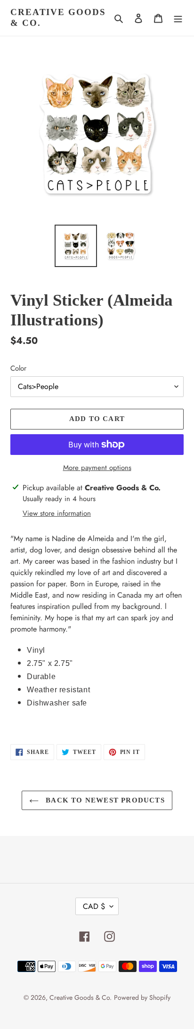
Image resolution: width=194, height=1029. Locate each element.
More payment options (97, 467)
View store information (57, 513)
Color (18, 368)
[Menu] (178, 18)
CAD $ (94, 906)
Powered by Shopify (142, 997)
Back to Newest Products (104, 800)
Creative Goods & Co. (58, 17)
